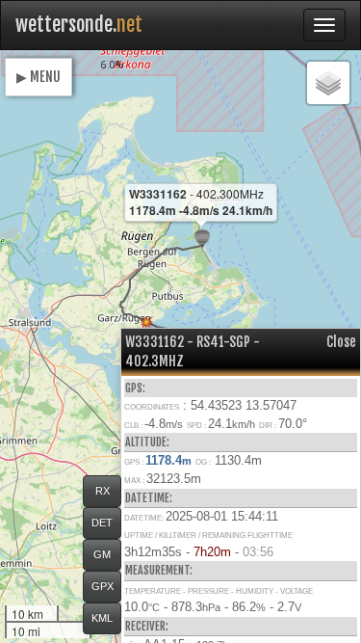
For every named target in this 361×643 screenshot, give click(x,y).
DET (102, 522)
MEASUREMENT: (159, 570)
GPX (102, 586)
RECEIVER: (146, 626)
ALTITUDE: (147, 442)
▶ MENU (38, 76)
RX (102, 490)
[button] (202, 239)
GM (102, 554)
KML (102, 618)
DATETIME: (148, 498)
